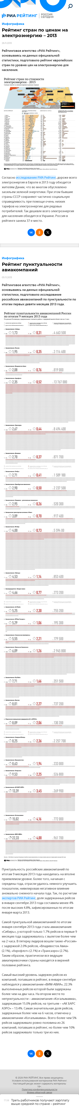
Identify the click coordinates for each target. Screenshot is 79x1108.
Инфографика (13, 24)
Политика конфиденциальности (39, 1089)
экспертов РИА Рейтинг (18, 898)
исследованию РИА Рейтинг (36, 177)
